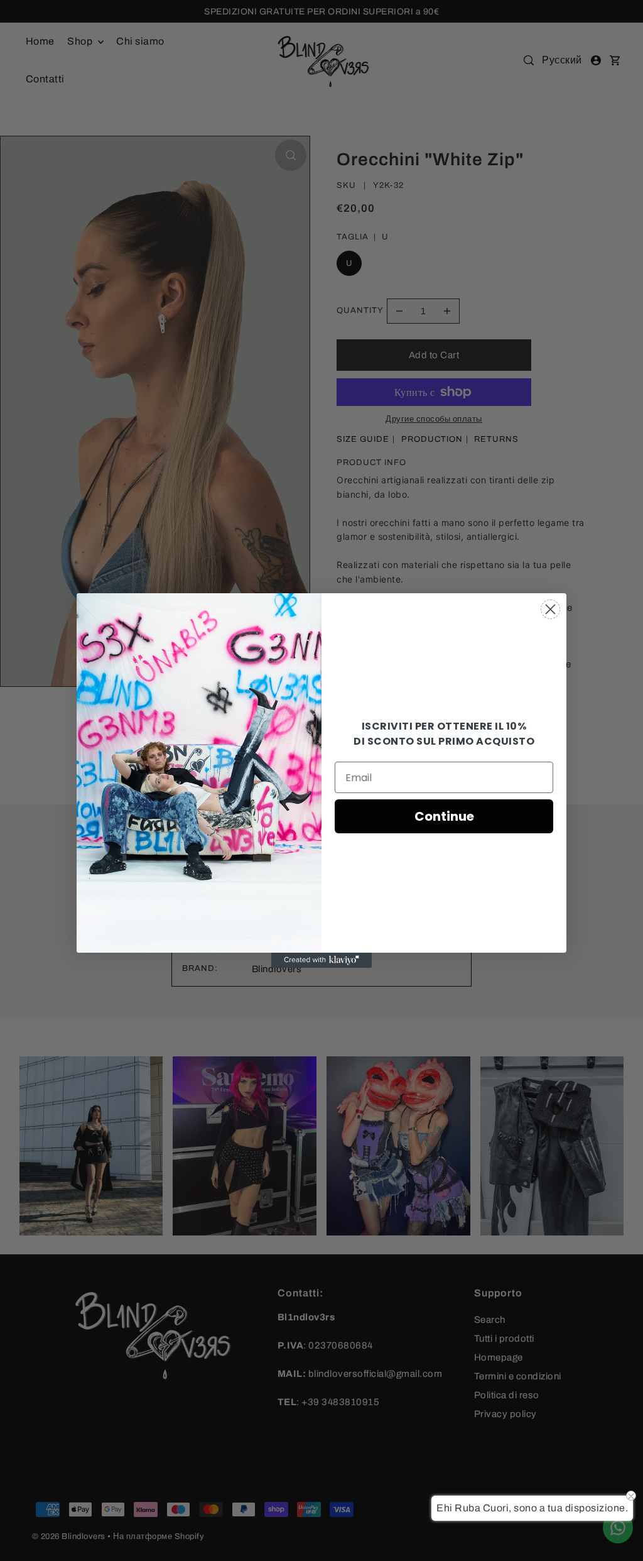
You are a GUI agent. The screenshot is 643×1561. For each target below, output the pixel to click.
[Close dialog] (550, 609)
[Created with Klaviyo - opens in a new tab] (321, 960)
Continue (444, 816)
